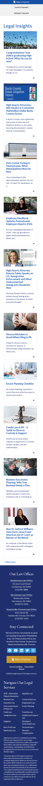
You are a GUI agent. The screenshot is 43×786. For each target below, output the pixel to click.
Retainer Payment (21, 13)
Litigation (7, 721)
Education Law (9, 703)
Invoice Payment (21, 7)
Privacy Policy (29, 667)
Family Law (8, 712)
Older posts (10, 562)
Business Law (9, 699)
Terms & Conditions (15, 667)
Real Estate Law (10, 730)
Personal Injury (28, 727)
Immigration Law (10, 715)
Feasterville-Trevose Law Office (21, 609)
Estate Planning (28, 706)
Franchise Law (27, 712)
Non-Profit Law (10, 727)
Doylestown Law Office (21, 580)
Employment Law (28, 703)
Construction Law (29, 699)
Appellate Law (27, 694)
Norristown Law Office (21, 595)
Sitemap (21, 669)
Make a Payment (23, 2)
